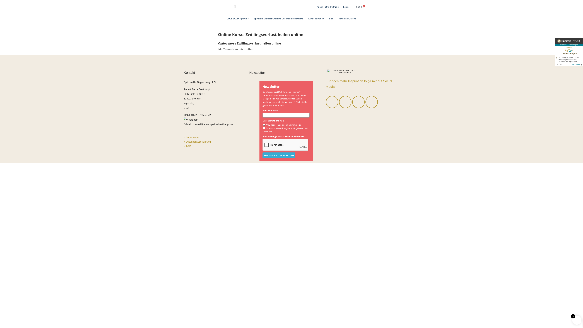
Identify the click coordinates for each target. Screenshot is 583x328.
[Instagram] (345, 102)
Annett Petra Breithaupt (328, 7)
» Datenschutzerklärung (197, 141)
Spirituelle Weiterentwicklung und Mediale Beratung (278, 18)
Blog (331, 18)
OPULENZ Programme (238, 18)
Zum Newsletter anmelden (279, 155)
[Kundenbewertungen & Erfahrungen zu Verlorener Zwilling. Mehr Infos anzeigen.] (569, 52)
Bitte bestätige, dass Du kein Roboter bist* (283, 136)
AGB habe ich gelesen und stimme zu (283, 124)
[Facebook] (332, 102)
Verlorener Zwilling (347, 18)
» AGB (187, 146)
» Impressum (191, 137)
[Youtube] (371, 102)
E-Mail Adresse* (270, 110)
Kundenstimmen (316, 18)
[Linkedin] (358, 102)
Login (346, 7)
